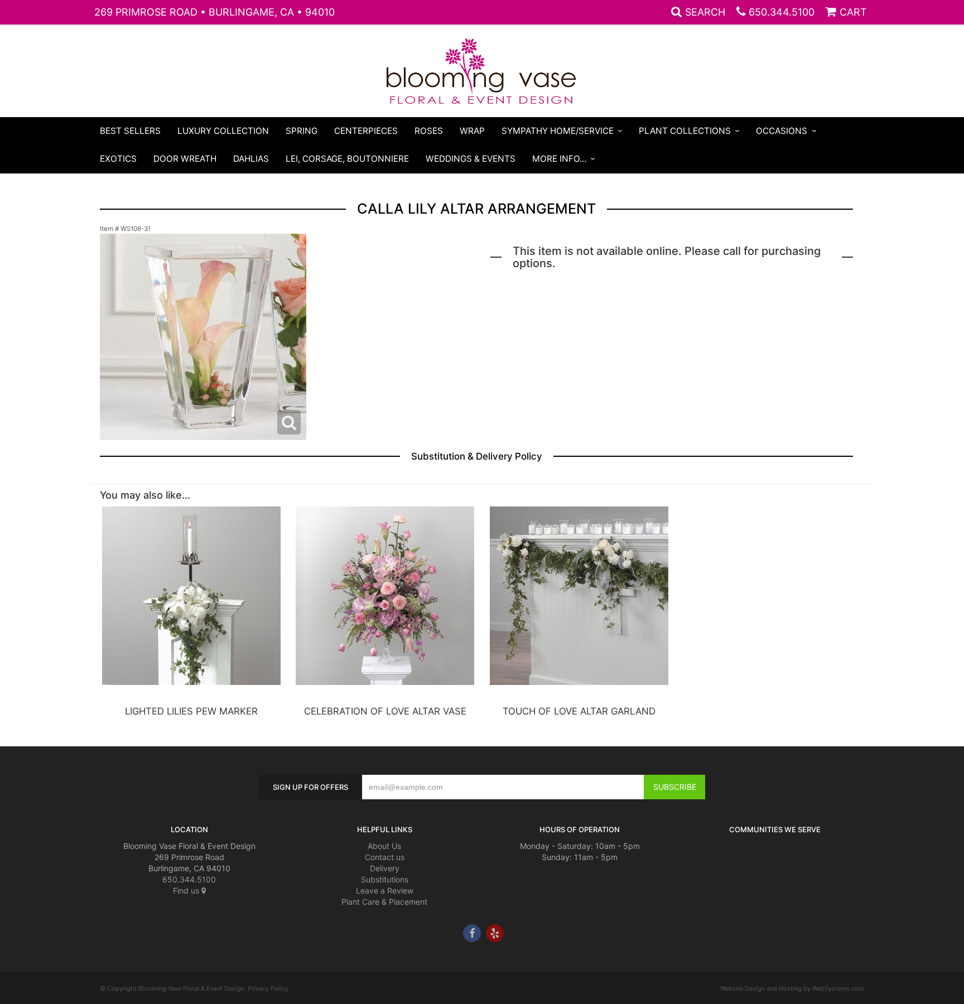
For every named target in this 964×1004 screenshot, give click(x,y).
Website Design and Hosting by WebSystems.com (792, 988)
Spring (301, 131)
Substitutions (384, 879)
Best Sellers (130, 131)
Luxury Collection (223, 131)
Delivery (384, 868)
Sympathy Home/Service (558, 131)
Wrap (472, 131)
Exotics (118, 158)
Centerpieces (366, 131)
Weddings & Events (470, 158)
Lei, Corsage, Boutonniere (347, 158)
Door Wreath (184, 158)
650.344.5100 (781, 12)
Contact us (384, 857)
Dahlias (251, 158)
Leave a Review (384, 890)
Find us (187, 890)
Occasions (781, 131)
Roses (428, 131)
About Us (384, 846)
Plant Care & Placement (384, 901)
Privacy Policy (268, 988)
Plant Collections (685, 131)
